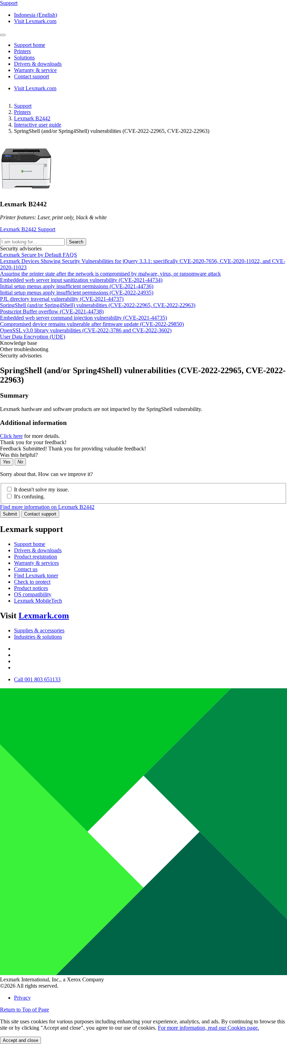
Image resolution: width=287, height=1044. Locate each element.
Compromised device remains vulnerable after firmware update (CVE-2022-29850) (92, 324)
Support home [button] (29, 45)
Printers (22, 112)
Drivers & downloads (38, 550)
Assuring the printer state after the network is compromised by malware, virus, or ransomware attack (110, 274)
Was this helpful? (19, 455)
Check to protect (32, 582)
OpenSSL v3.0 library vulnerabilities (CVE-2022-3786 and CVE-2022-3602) (86, 330)
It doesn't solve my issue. (41, 489)
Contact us (25, 569)
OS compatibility (32, 594)
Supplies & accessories (39, 630)
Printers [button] (22, 51)
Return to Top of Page (24, 1010)
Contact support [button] (31, 76)
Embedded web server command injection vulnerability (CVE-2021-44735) (83, 318)
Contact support (40, 514)
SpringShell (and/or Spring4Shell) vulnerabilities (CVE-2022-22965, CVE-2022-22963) (97, 305)
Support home (29, 544)
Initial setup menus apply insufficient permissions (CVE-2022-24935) (76, 293)
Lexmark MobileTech (38, 601)
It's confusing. (29, 496)
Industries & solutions (38, 637)
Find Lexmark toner (36, 575)
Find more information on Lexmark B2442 (47, 507)
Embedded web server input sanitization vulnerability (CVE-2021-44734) (81, 280)
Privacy (22, 998)
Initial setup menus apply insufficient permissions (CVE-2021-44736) (76, 286)
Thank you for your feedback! (33, 442)
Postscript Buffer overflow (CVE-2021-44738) (52, 311)
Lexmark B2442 (32, 118)
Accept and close (20, 1040)
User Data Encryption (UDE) (32, 337)
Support (22, 106)
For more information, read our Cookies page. (208, 1028)
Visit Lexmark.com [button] (35, 21)
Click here (11, 436)
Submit (10, 514)
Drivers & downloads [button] (38, 64)
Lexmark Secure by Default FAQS (38, 255)
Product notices (31, 588)
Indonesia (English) (35, 15)
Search (76, 241)
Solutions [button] (24, 58)
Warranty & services (36, 563)
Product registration (35, 557)
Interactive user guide (37, 125)
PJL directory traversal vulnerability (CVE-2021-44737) (62, 299)
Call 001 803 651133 (37, 679)
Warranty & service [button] (35, 70)
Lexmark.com (44, 615)
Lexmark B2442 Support (27, 229)
